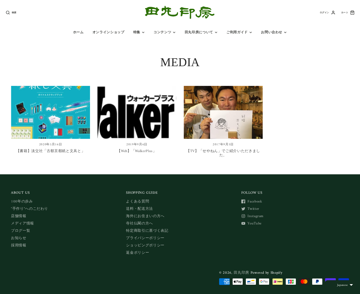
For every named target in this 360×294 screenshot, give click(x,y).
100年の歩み (22, 201)
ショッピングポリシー (145, 245)
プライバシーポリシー (145, 238)
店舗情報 (18, 216)
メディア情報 (22, 223)
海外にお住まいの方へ (145, 216)
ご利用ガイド (237, 32)
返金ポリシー (137, 253)
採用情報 (18, 245)
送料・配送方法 (139, 209)
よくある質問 (137, 201)
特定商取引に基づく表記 (147, 231)
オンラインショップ (109, 32)
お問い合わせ (271, 32)
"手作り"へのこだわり (29, 209)
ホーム (78, 32)
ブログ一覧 (20, 231)
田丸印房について (199, 32)
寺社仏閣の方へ (139, 223)
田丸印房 (241, 273)
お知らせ (18, 238)
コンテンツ (162, 32)
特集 (136, 32)
